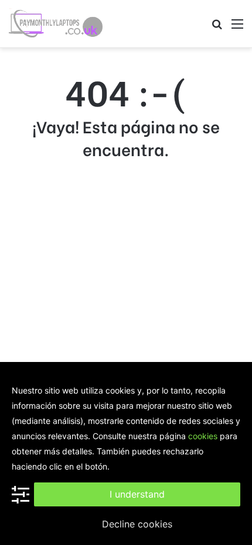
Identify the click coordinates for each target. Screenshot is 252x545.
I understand (137, 494)
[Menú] (237, 28)
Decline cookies (137, 524)
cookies (202, 436)
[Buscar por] (217, 28)
